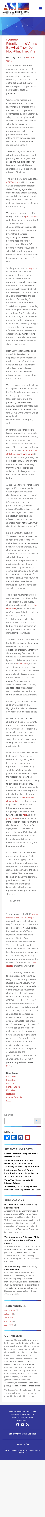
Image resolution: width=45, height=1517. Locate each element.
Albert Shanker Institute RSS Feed (27, 1424)
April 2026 (8, 1325)
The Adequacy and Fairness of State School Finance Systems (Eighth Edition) (21, 1240)
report (32, 268)
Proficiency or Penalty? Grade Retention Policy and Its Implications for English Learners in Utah (21, 1173)
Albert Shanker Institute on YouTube (22, 1424)
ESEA (9, 1100)
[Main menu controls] (40, 8)
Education (11, 1076)
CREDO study (13, 182)
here (25, 815)
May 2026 (8, 1321)
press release (31, 216)
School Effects (13, 1087)
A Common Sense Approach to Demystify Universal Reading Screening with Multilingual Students (22, 1163)
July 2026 (8, 1314)
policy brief (11, 818)
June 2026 (9, 1318)
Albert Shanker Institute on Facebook (17, 1424)
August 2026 (10, 1310)
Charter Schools (14, 1097)
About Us (21, 1444)
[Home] (15, 8)
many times (22, 663)
